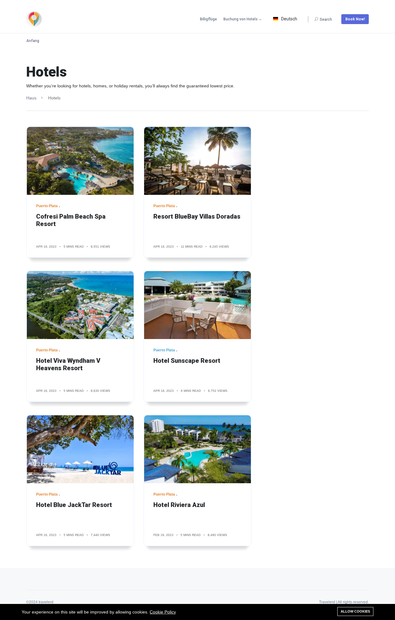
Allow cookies (355, 611)
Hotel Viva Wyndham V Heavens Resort (68, 364)
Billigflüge (208, 19)
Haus (31, 97)
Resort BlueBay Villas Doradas (196, 216)
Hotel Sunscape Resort (186, 360)
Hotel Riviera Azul (179, 505)
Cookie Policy (163, 612)
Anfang (32, 41)
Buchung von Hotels (240, 19)
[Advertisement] (315, 169)
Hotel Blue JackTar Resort (74, 505)
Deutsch (289, 18)
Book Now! (355, 19)
